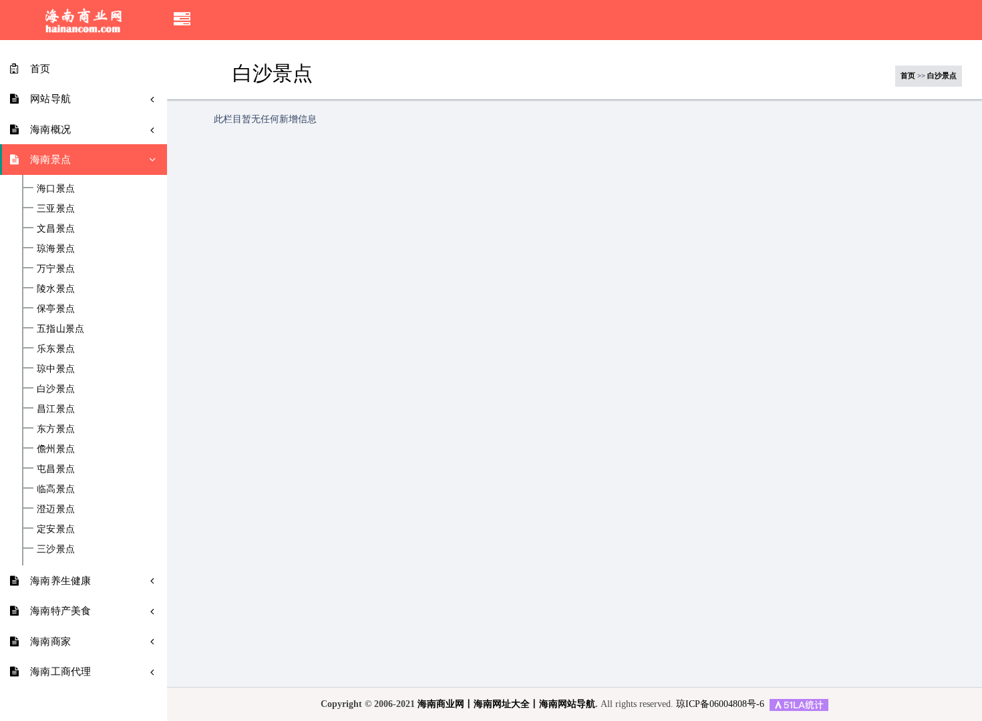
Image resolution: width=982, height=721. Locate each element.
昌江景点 (56, 408)
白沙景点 (56, 388)
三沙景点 (56, 548)
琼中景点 (56, 368)
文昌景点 (56, 228)
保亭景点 (56, 308)
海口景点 (56, 188)
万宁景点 (56, 268)
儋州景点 (56, 448)
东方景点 (56, 428)
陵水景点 (56, 288)
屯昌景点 (56, 468)
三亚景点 (56, 208)
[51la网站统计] (799, 704)
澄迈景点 (56, 508)
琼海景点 (56, 248)
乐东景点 (56, 348)
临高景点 (56, 488)
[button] (182, 20)
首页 (908, 75)
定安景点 (56, 528)
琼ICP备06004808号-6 (720, 704)
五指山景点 (61, 328)
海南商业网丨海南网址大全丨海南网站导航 (506, 704)
